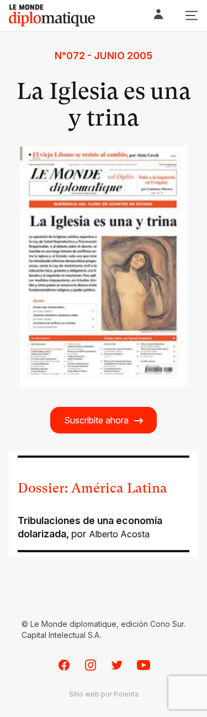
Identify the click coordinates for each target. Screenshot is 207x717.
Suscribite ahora (96, 420)
